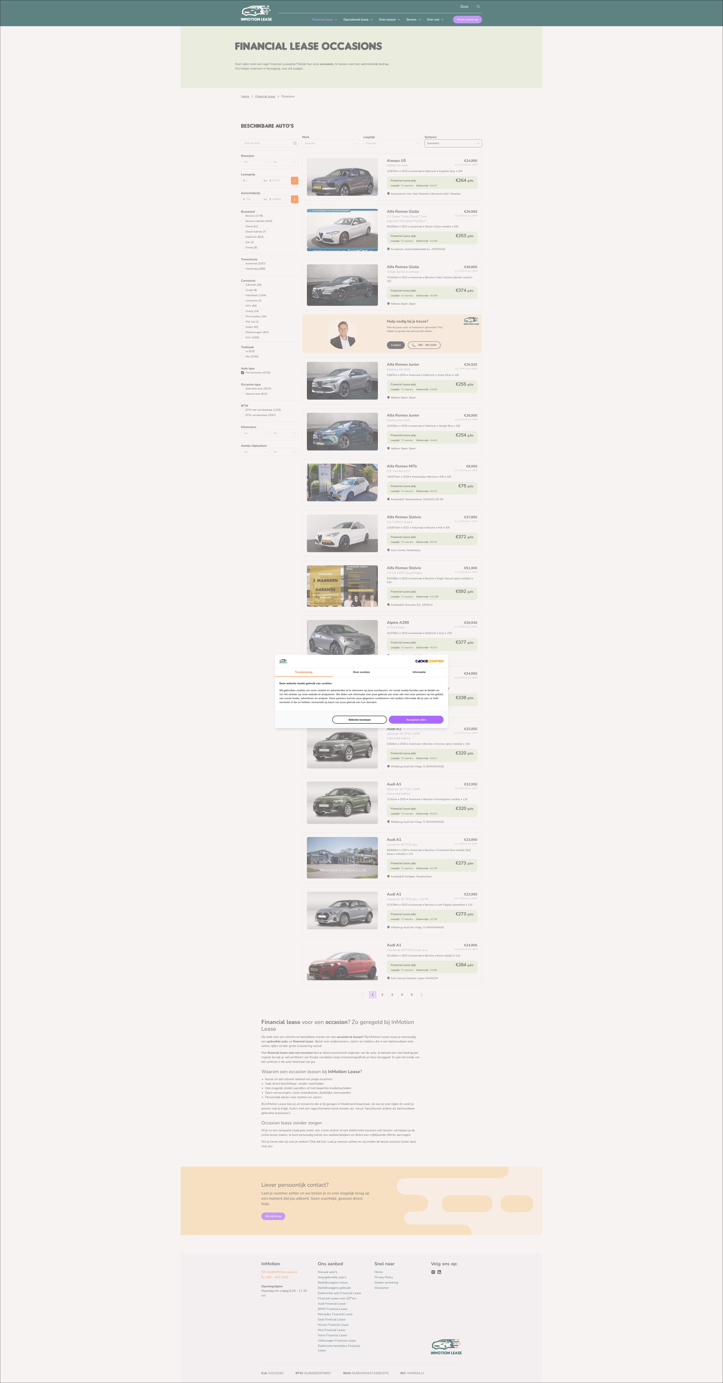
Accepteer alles (416, 719)
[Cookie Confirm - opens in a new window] (429, 661)
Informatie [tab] (419, 672)
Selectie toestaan (360, 719)
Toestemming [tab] (303, 672)
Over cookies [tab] (361, 672)
